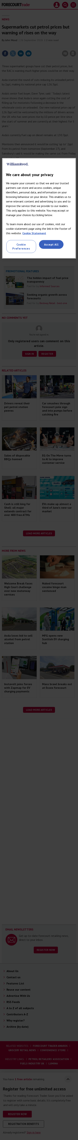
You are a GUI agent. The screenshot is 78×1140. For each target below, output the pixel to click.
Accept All (51, 244)
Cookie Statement (34, 233)
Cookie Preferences (21, 246)
